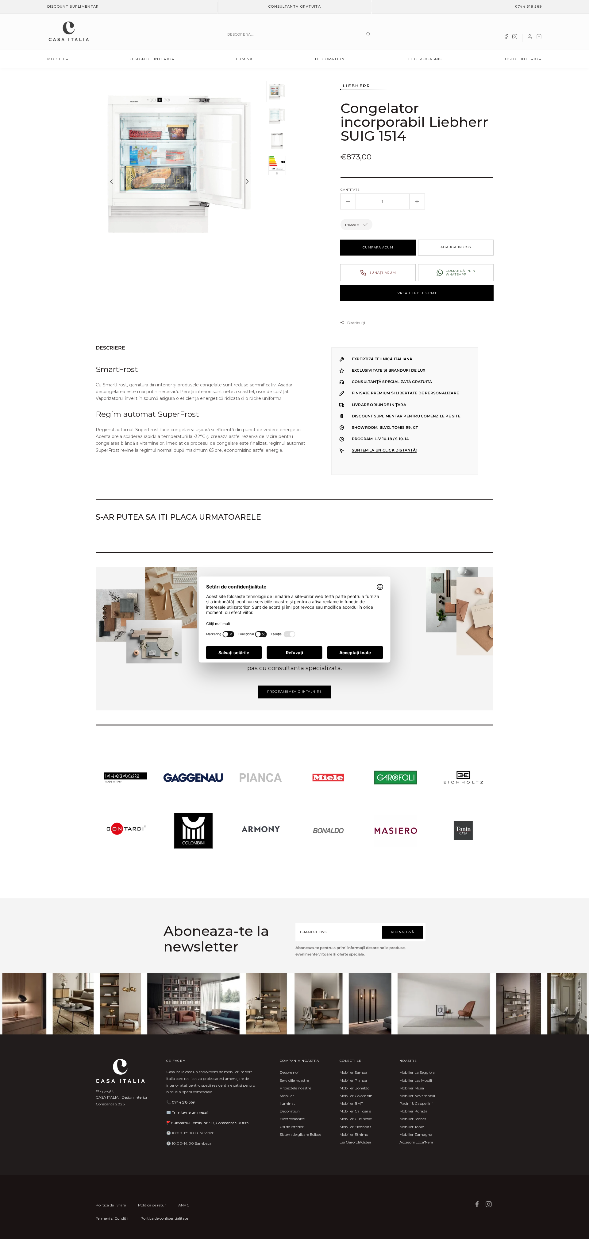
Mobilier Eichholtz (355, 1126)
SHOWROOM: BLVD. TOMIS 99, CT (385, 427)
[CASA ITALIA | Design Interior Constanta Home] (68, 31)
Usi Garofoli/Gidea (355, 1142)
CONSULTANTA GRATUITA (294, 6)
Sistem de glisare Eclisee (300, 1134)
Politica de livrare (111, 1205)
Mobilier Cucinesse (356, 1118)
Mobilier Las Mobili (415, 1080)
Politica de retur (152, 1205)
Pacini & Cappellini (416, 1103)
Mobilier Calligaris (355, 1111)
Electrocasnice (425, 59)
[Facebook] (506, 38)
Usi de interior (523, 59)
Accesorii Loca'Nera (416, 1142)
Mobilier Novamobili (417, 1095)
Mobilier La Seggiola (417, 1072)
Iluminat (245, 59)
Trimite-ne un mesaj (190, 1112)
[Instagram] (515, 38)
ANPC (183, 1205)
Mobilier (58, 59)
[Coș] (539, 38)
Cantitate (350, 190)
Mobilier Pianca (353, 1080)
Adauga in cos (456, 247)
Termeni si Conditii (112, 1218)
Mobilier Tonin (411, 1126)
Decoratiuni (330, 59)
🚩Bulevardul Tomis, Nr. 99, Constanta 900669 (207, 1122)
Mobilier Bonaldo (354, 1088)
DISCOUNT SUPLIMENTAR (73, 6)
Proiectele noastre (295, 1088)
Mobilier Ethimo (354, 1134)
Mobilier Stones (412, 1118)
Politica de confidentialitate (164, 1218)
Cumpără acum (378, 247)
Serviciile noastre (294, 1080)
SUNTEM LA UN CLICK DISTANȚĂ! (384, 450)
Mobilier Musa (411, 1088)
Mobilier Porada (413, 1111)
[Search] (368, 34)
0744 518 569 (528, 6)
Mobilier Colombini (356, 1095)
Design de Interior (152, 59)
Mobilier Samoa (353, 1072)
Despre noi (289, 1072)
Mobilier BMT (351, 1103)
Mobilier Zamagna (415, 1134)
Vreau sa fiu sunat (417, 293)
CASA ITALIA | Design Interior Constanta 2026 (122, 1100)
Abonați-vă (402, 932)
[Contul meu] (530, 38)
